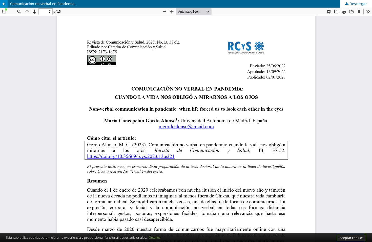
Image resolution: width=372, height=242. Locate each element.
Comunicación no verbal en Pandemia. (42, 3)
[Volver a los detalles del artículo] (4, 4)
